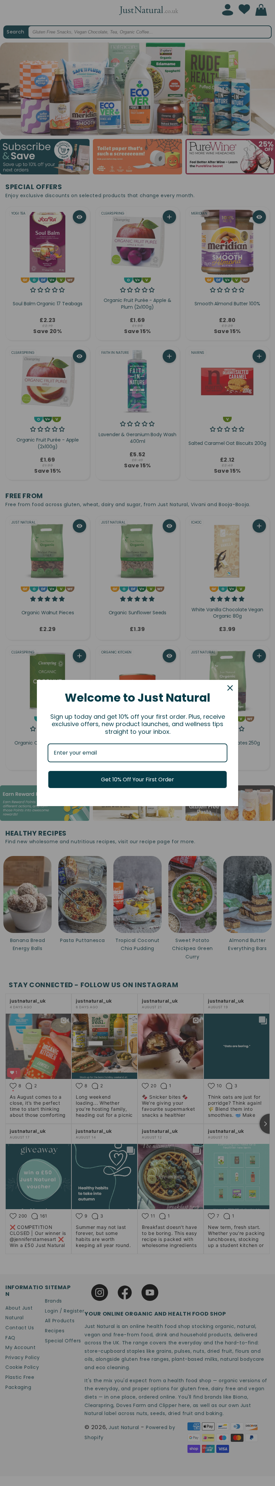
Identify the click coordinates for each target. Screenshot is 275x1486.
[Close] (230, 688)
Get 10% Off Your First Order (137, 779)
